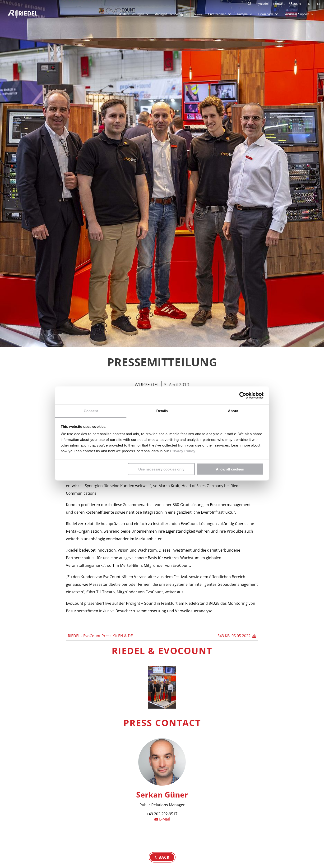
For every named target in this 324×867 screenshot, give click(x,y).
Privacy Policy (182, 451)
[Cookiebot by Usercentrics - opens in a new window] (243, 395)
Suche (296, 3)
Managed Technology (169, 14)
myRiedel (261, 3)
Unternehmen (217, 14)
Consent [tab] (91, 411)
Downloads (266, 14)
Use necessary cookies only (161, 469)
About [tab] (233, 411)
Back (163, 857)
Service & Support (297, 14)
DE (319, 4)
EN (308, 4)
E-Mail (164, 819)
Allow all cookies (230, 469)
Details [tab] (162, 411)
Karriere (243, 14)
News (198, 14)
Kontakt (279, 3)
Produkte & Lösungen (129, 14)
